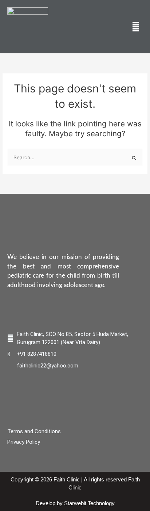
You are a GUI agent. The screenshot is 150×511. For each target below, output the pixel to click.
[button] (136, 26)
